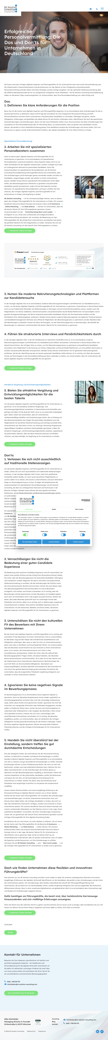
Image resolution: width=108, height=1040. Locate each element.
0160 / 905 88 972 (13, 982)
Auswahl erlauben (54, 542)
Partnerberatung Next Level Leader (39, 212)
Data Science (30, 207)
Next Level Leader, (50, 843)
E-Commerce (55, 204)
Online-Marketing (11, 207)
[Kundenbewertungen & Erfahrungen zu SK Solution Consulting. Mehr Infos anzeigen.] (38, 1021)
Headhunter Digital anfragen (21, 231)
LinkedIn (97, 1031)
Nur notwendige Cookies (29, 542)
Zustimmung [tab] (28, 509)
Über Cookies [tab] (79, 509)
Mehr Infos (89, 268)
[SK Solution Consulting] (10, 8)
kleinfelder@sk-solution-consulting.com (22, 984)
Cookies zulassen (78, 542)
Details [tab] (54, 509)
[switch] (44, 534)
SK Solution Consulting (12, 198)
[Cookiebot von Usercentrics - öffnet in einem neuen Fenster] (82, 500)
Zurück (10, 932)
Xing (102, 1031)
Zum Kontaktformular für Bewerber (21, 993)
